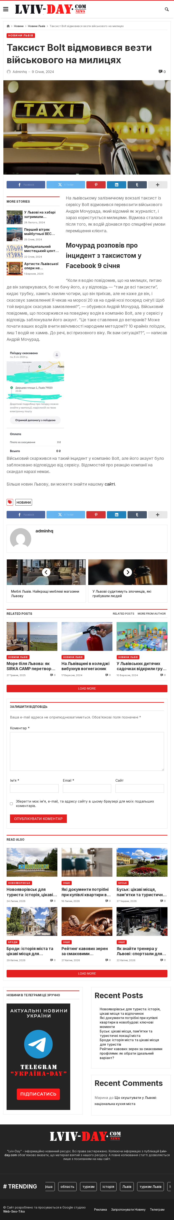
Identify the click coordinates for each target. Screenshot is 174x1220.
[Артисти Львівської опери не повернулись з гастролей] (14, 268)
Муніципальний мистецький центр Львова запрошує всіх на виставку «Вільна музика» (41, 249)
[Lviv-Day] (52, 9)
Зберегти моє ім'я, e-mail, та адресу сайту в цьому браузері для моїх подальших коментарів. (85, 803)
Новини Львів (36, 26)
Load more (87, 688)
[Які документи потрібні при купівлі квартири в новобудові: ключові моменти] (87, 862)
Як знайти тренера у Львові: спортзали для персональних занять (139, 951)
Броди (13, 942)
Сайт (119, 780)
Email (68, 780)
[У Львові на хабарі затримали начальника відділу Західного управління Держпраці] (14, 217)
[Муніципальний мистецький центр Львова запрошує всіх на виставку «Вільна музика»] (14, 251)
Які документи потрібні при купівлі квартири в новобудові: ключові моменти (85, 892)
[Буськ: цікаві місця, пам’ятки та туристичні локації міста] (142, 862)
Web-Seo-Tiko (14, 1211)
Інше (66, 883)
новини (24, 502)
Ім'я (14, 780)
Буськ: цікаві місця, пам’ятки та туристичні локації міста (140, 892)
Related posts (123, 613)
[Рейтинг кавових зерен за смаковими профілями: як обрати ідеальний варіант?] (87, 921)
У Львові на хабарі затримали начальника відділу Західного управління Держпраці (41, 214)
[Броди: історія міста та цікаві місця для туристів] (32, 921)
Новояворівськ (19, 883)
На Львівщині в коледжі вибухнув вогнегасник (85, 666)
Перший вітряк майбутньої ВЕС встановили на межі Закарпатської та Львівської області (41, 232)
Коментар (20, 728)
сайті (110, 484)
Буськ (122, 883)
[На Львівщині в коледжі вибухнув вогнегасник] (87, 636)
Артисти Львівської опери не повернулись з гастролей (41, 266)
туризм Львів (142, 1186)
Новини (19, 26)
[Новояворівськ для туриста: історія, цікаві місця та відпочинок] (32, 862)
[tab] (123, 614)
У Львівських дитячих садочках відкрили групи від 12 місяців (142, 666)
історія (99, 1186)
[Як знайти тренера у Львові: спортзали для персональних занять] (142, 921)
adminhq (44, 530)
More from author (152, 613)
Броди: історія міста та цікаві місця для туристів (30, 951)
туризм (80, 1186)
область (59, 1186)
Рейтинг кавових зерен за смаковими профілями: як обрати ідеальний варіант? (85, 951)
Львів (118, 1186)
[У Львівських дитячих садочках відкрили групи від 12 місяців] (142, 636)
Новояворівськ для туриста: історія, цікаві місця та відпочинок (30, 892)
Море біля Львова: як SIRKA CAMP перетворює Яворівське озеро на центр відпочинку (32, 666)
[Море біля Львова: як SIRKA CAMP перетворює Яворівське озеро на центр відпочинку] (32, 636)
